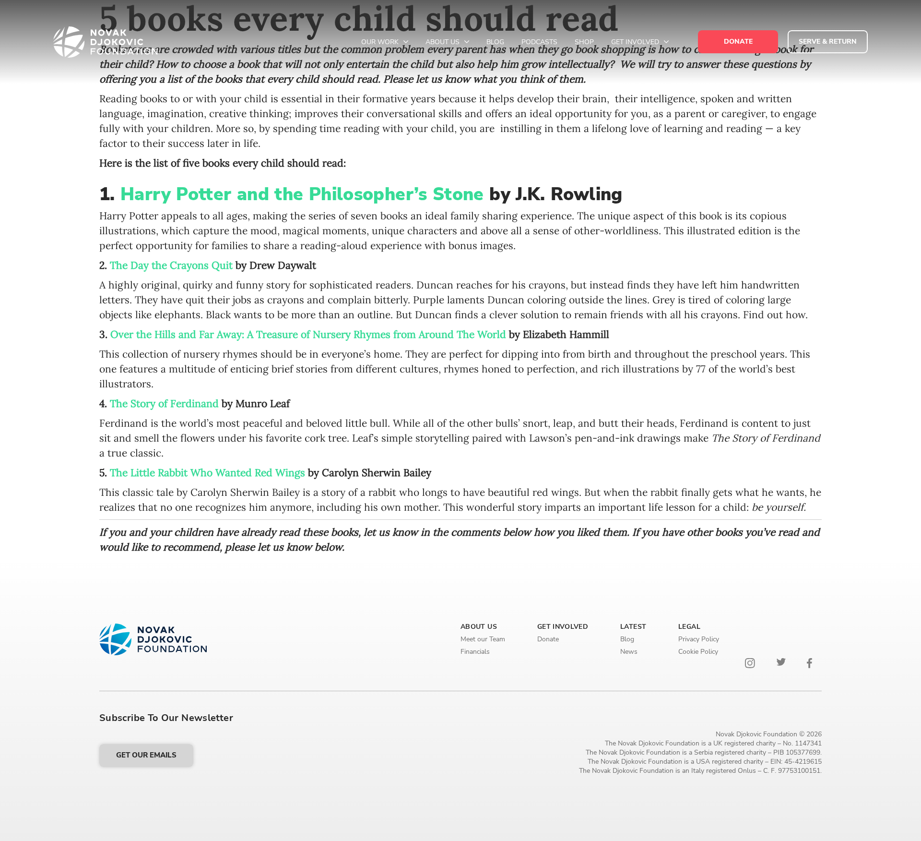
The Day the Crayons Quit (171, 265)
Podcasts (539, 42)
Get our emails (146, 755)
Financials (475, 651)
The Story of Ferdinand (164, 403)
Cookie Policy (698, 651)
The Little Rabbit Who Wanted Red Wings (209, 472)
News (629, 651)
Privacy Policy (698, 639)
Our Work (381, 42)
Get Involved (636, 42)
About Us (443, 42)
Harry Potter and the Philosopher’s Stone (304, 194)
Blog (495, 42)
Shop (584, 42)
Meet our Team (482, 639)
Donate (548, 639)
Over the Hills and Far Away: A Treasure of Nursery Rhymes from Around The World (308, 334)
